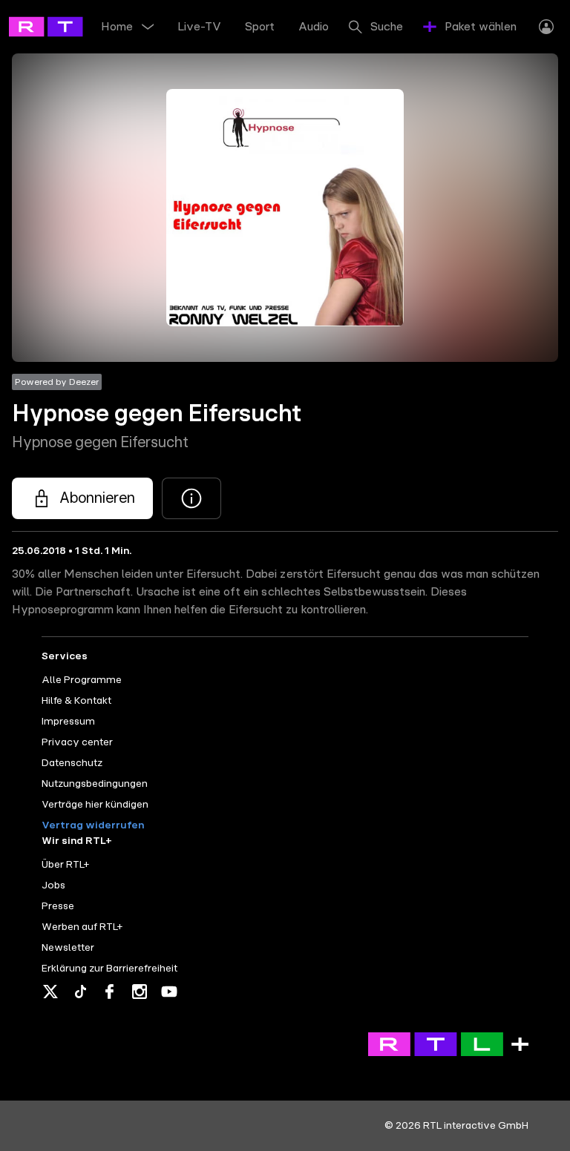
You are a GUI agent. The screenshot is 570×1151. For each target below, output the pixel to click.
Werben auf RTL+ (82, 927)
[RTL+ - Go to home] (75, 26)
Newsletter (68, 948)
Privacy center (77, 742)
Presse (58, 906)
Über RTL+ (65, 865)
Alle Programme (82, 680)
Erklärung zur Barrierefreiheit (109, 968)
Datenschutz (72, 763)
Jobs (53, 885)
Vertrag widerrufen (93, 825)
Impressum (68, 721)
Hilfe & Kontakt (76, 701)
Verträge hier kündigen (95, 804)
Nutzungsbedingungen (95, 784)
